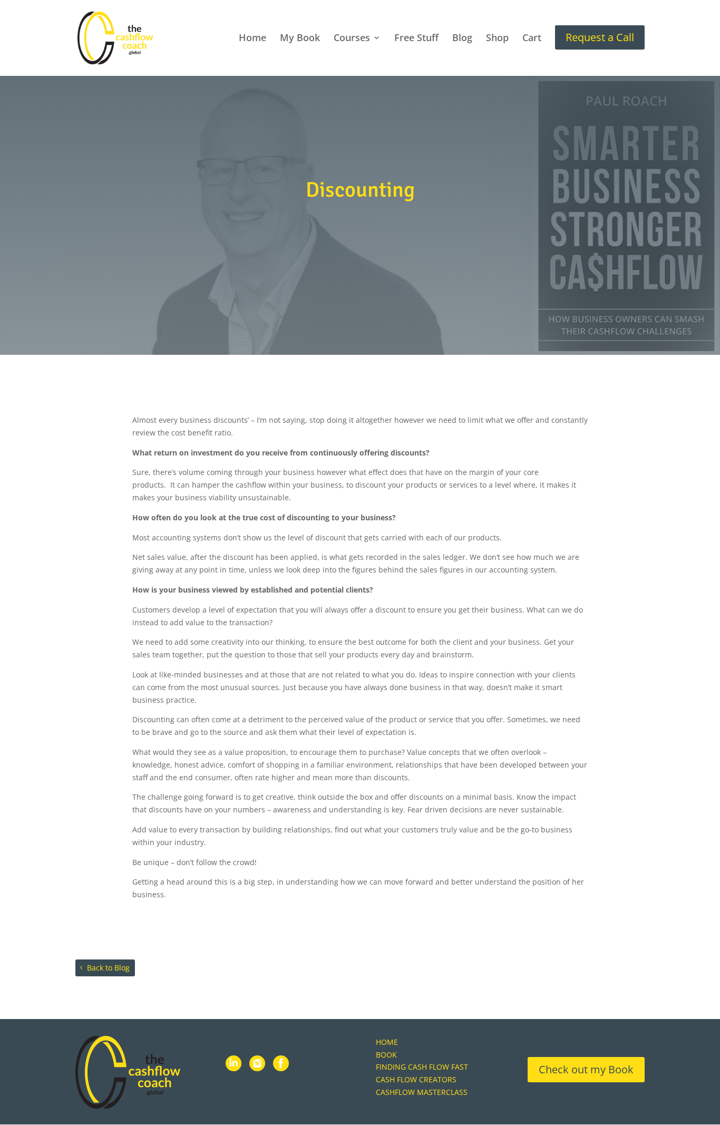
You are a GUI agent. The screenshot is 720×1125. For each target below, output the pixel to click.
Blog (462, 39)
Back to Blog (108, 968)
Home (252, 39)
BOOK (386, 1055)
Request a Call (600, 37)
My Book (300, 39)
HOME (387, 1042)
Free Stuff (416, 39)
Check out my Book (586, 1069)
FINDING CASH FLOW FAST (422, 1067)
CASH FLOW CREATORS (416, 1079)
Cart (531, 39)
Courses (352, 39)
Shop (497, 39)
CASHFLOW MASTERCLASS (422, 1092)
